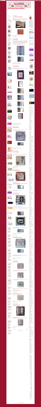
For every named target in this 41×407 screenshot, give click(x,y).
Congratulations (30, 150)
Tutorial (30, 343)
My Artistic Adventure (31, 269)
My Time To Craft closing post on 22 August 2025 (9, 257)
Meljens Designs (30, 261)
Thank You (16, 167)
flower (29, 194)
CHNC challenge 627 (10, 307)
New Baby (30, 272)
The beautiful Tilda (16, 170)
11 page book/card (16, 66)
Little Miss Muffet (30, 253)
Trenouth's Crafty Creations (9, 25)
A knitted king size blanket (18, 16)
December (31, 368)
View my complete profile (31, 27)
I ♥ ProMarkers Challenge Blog (9, 253)
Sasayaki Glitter (30, 299)
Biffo (29, 124)
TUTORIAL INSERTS (22, 8)
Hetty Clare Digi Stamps (31, 219)
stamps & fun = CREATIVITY (9, 235)
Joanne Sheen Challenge (31, 233)
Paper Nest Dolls (30, 280)
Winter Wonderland (9, 293)
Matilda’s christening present (11, 31)
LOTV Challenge (31, 380)
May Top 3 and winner (10, 313)
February (31, 396)
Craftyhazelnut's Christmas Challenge (10, 306)
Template (30, 328)
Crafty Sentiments (30, 158)
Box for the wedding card (31, 388)
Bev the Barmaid (30, 123)
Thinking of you (30, 336)
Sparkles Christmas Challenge (9, 327)
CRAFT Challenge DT (31, 152)
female (29, 191)
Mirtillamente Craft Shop (31, 265)
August (31, 391)
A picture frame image (31, 108)
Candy (29, 135)
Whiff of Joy (30, 349)
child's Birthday (30, 140)
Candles (30, 134)
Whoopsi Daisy (30, 351)
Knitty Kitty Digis (30, 241)
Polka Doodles (30, 290)
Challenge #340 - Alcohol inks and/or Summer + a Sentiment (10, 281)
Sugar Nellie (19, 63)
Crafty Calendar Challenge (9, 228)
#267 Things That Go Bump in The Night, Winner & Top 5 (10, 246)
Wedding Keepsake (31, 390)
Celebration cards (30, 139)
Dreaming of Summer (11, 61)
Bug (29, 131)
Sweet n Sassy (30, 321)
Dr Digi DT (30, 182)
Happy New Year (30, 216)
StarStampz (30, 317)
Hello (29, 217)
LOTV (14, 167)
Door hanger (30, 180)
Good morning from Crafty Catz (11, 57)
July (30, 392)
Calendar (30, 133)
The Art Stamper (30, 330)
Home (8, 8)
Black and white (16, 127)
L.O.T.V (30, 242)
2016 (30, 363)
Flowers (30, 195)
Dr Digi (30, 181)
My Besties (30, 270)
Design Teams (17, 8)
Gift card (30, 203)
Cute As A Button (30, 165)
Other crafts (30, 279)
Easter (29, 184)
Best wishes (30, 122)
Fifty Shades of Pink (31, 193)
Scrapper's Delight (30, 301)
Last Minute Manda (31, 244)
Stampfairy (30, 315)
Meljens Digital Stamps (31, 262)
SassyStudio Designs (31, 300)
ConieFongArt (30, 151)
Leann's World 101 (30, 245)
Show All (11, 63)
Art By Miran (30, 114)
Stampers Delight (30, 314)
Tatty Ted (30, 326)
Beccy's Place (30, 120)
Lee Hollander (30, 246)
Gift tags (30, 205)
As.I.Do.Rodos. (31, 19)
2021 (30, 359)
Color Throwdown (9, 275)
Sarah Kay (30, 298)
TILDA (29, 340)
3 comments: (20, 326)
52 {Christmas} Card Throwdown (10, 321)
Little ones (30, 254)
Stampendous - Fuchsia (11, 35)
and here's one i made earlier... (9, 42)
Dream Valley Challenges (9, 231)
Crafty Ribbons (30, 157)
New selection (15, 261)
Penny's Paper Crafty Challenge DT (31, 286)
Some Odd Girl (30, 308)
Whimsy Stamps (30, 350)
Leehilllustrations (30, 247)
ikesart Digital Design (31, 226)
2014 (30, 365)
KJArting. (30, 238)
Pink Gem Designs (30, 289)
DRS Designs (30, 183)
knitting (29, 240)
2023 (30, 357)
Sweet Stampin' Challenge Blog (9, 298)
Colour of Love (30, 149)
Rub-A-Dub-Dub (30, 297)
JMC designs (30, 232)
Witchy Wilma (30, 352)
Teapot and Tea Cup (31, 327)
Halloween (30, 213)
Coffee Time (30, 148)
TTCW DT (30, 342)
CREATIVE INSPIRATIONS (9, 266)
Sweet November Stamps (31, 322)
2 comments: (20, 166)
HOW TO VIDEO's (12, 8)
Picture (29, 288)
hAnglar (30, 215)
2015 (30, 364)
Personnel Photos (30, 287)
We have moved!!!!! (9, 309)
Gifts (29, 206)
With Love (30, 353)
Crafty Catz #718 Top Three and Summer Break (10, 291)
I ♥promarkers (30, 223)
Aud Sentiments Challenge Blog (9, 280)
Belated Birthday (30, 121)
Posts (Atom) (22, 330)
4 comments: (20, 35)
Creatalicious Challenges (9, 238)
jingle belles (9, 324)
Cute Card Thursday (10, 283)
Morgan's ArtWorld (30, 268)
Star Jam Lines (30, 316)
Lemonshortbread (30, 248)
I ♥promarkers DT (30, 224)
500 (8, 236)
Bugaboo (30, 132)
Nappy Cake (30, 271)
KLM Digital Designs (31, 239)
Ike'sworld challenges (9, 259)
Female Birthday (30, 192)
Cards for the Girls (15, 63)
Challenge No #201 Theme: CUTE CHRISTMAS (9, 242)
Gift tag (30, 204)
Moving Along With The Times (9, 264)
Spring (29, 310)
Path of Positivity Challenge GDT (30, 281)
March (31, 395)
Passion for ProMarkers (9, 250)
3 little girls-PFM (10, 52)
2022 (30, 358)
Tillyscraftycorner (9, 55)
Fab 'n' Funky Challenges (9, 269)
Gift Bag (30, 202)
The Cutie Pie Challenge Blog (9, 241)
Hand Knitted (30, 214)
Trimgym (30, 341)
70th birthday (15, 39)
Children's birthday (30, 141)
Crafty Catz (9, 290)
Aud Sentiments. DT (31, 115)
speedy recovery (30, 309)
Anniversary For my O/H (17, 237)
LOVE (14, 258)
